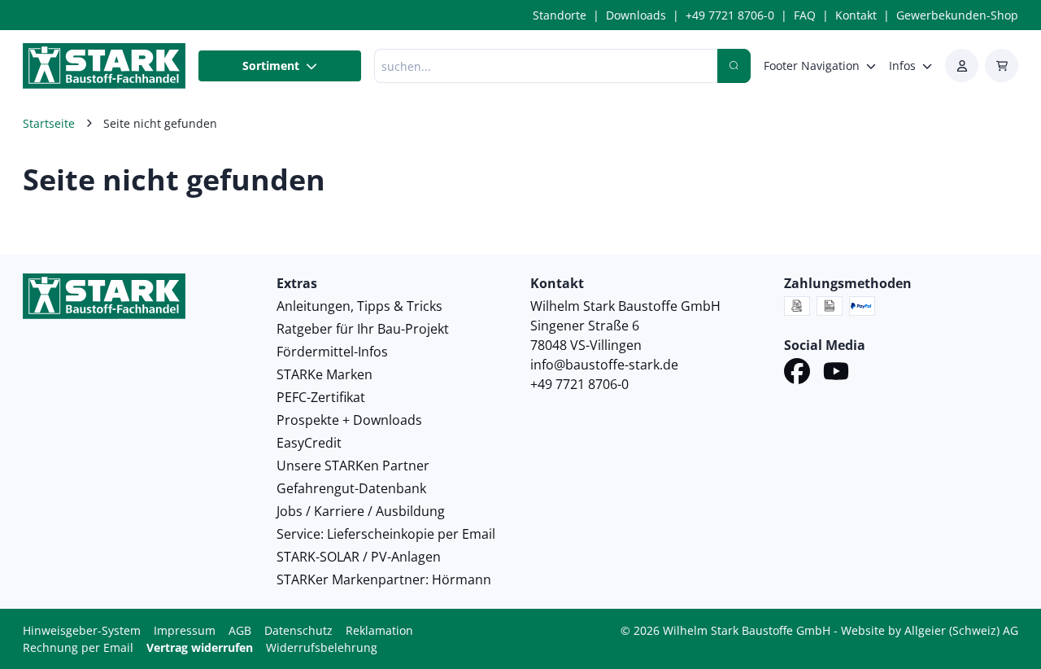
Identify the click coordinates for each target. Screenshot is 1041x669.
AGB (240, 630)
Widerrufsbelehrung (321, 647)
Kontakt (856, 15)
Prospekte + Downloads (349, 420)
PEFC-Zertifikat (321, 397)
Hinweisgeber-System (82, 630)
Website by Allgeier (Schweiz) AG (929, 630)
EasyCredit (309, 443)
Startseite (49, 123)
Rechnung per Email (78, 647)
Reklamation (379, 630)
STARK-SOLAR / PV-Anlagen (359, 557)
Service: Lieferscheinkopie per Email (386, 534)
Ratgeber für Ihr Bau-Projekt (363, 329)
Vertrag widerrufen (199, 647)
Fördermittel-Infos (332, 352)
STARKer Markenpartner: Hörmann (384, 579)
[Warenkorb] (1001, 65)
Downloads (636, 15)
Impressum (185, 630)
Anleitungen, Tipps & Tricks (359, 306)
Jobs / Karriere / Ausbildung (361, 511)
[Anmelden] (961, 65)
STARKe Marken (324, 374)
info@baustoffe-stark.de (604, 365)
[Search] (734, 66)
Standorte (559, 15)
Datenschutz (298, 630)
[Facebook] (797, 373)
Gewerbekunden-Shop (957, 15)
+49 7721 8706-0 (730, 15)
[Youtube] (836, 373)
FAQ (805, 15)
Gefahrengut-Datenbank (351, 488)
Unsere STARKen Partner (353, 465)
